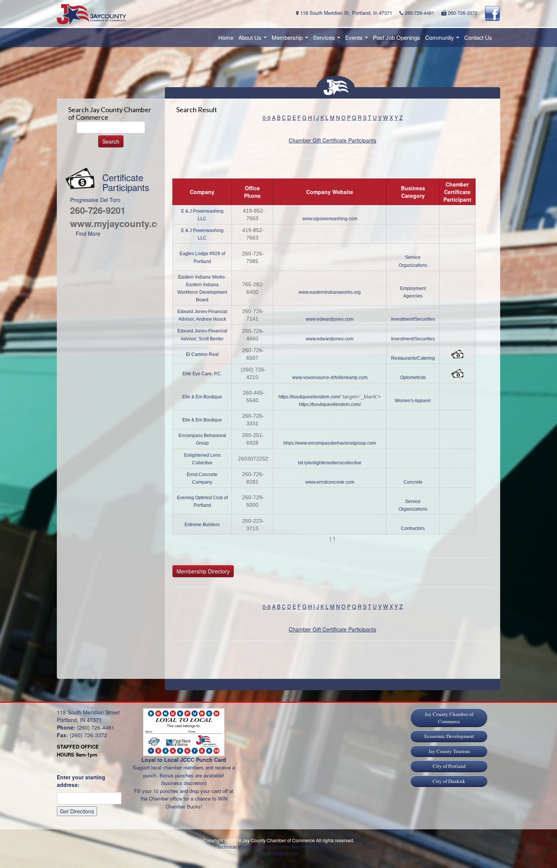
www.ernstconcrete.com (329, 482)
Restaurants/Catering (413, 358)
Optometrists (413, 377)
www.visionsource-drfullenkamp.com (330, 377)
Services (328, 39)
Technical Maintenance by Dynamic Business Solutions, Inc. (278, 846)
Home (225, 37)
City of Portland (449, 766)
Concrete (413, 482)
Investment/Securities (413, 319)
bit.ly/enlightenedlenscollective (329, 462)
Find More (88, 233)
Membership (291, 39)
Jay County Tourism (449, 751)
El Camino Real (202, 354)
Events (357, 39)
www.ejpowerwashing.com (329, 218)
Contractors (413, 528)
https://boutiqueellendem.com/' (309, 397)
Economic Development (449, 736)
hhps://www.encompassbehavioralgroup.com (329, 443)
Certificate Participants (125, 182)
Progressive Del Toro (95, 200)
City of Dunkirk (449, 781)
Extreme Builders (202, 524)
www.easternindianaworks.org (330, 292)
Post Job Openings (396, 37)
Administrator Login (278, 853)
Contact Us (478, 37)
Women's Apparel (413, 400)
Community (443, 39)
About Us (253, 39)
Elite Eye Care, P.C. (202, 373)
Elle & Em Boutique (202, 397)
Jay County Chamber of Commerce (449, 718)
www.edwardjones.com (330, 319)
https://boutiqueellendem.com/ (330, 404)
